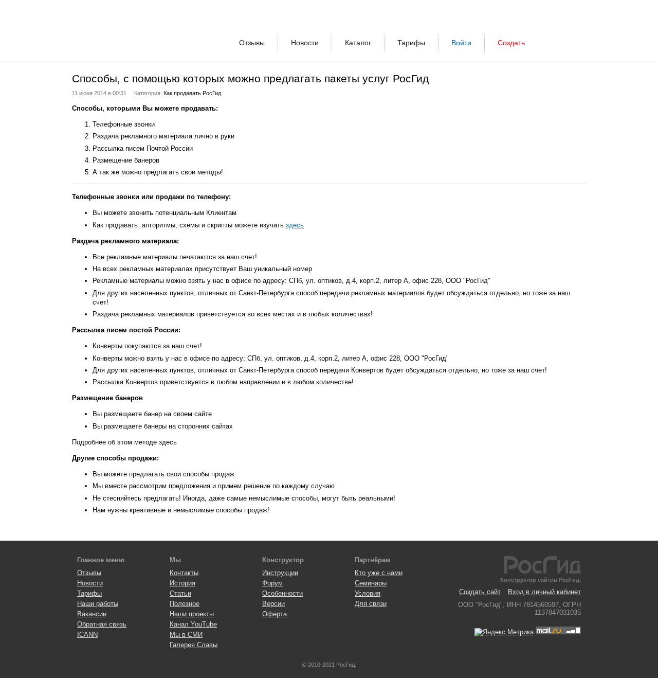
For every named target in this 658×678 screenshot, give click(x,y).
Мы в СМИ (186, 634)
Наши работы (97, 604)
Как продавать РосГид (192, 93)
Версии (273, 604)
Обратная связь (101, 624)
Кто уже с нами (379, 573)
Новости (305, 43)
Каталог (358, 43)
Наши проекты (192, 614)
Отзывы (252, 43)
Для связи (371, 604)
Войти (461, 43)
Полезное (184, 604)
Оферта (274, 614)
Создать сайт (480, 592)
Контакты (184, 573)
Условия (367, 593)
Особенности (282, 593)
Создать (511, 43)
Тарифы (411, 43)
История (182, 583)
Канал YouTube (193, 624)
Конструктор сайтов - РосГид (110, 31)
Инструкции (280, 573)
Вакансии (91, 614)
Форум (272, 583)
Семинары (371, 583)
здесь (295, 225)
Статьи (180, 593)
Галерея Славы (193, 645)
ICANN (87, 634)
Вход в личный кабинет (544, 592)
